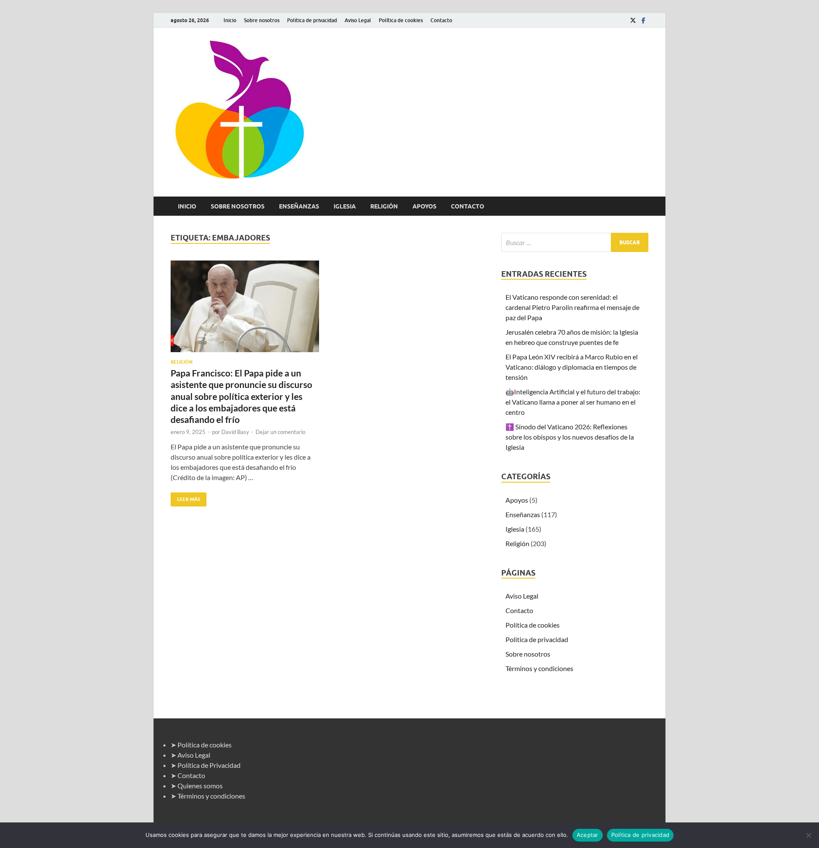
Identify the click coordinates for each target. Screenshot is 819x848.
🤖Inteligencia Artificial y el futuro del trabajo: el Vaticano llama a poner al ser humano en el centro (572, 402)
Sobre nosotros (261, 20)
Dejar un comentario (280, 431)
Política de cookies (401, 20)
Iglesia (345, 206)
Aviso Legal (358, 20)
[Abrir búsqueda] (644, 206)
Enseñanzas (299, 206)
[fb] (643, 20)
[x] (633, 20)
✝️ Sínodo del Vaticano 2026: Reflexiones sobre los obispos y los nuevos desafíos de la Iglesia (569, 437)
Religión (384, 206)
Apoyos (424, 206)
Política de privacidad (640, 834)
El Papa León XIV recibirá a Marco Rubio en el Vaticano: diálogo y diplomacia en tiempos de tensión (571, 367)
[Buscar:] (574, 242)
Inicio (230, 20)
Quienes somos (200, 785)
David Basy (235, 431)
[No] (808, 835)
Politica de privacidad (312, 20)
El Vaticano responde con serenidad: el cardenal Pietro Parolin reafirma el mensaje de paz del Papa (572, 307)
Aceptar (587, 834)
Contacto (441, 20)
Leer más (185, 497)
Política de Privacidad (209, 765)
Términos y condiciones (539, 668)
